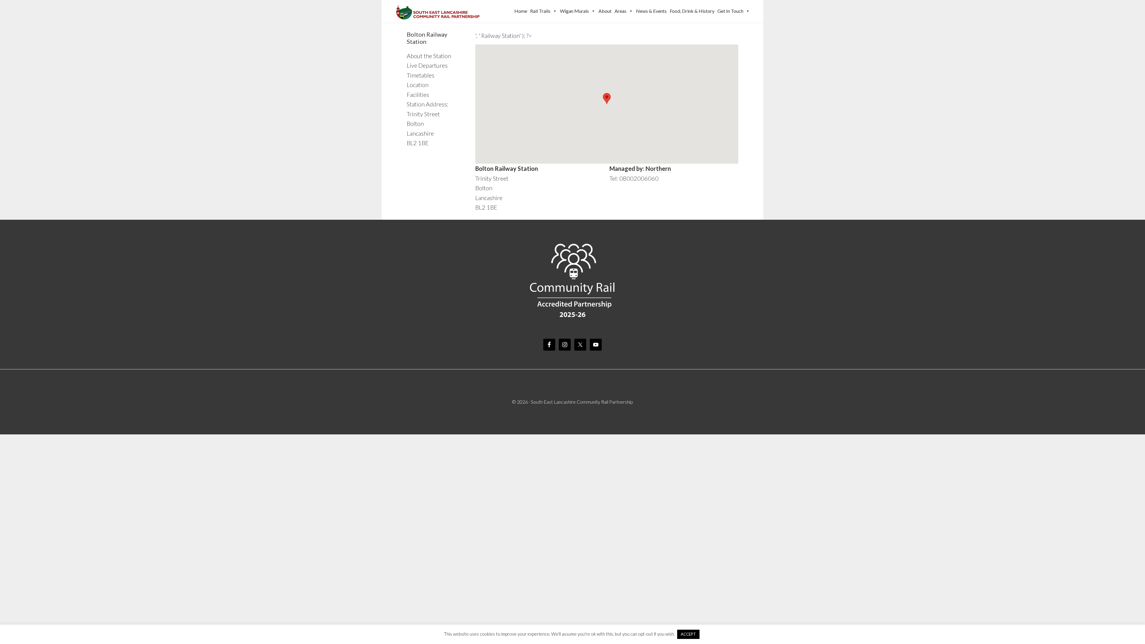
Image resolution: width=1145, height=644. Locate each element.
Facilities (418, 94)
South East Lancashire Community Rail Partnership (438, 11)
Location (417, 84)
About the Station (429, 55)
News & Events (651, 11)
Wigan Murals (574, 11)
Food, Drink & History (692, 11)
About (605, 11)
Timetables (420, 75)
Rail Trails (540, 11)
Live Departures (427, 65)
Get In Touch (730, 11)
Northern (658, 168)
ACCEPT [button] (688, 634)
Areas (620, 11)
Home (520, 11)
